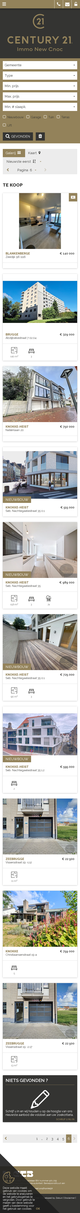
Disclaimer (69, 1198)
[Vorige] (8, 170)
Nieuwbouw (15, 117)
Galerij (11, 153)
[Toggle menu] (4, 4)
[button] (59, 4)
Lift (9, 125)
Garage (36, 117)
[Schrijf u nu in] (40, 1097)
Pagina (22, 170)
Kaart (33, 153)
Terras (65, 117)
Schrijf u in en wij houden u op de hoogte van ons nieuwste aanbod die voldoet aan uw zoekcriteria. (39, 1113)
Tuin (51, 117)
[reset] (40, 136)
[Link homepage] (40, 32)
